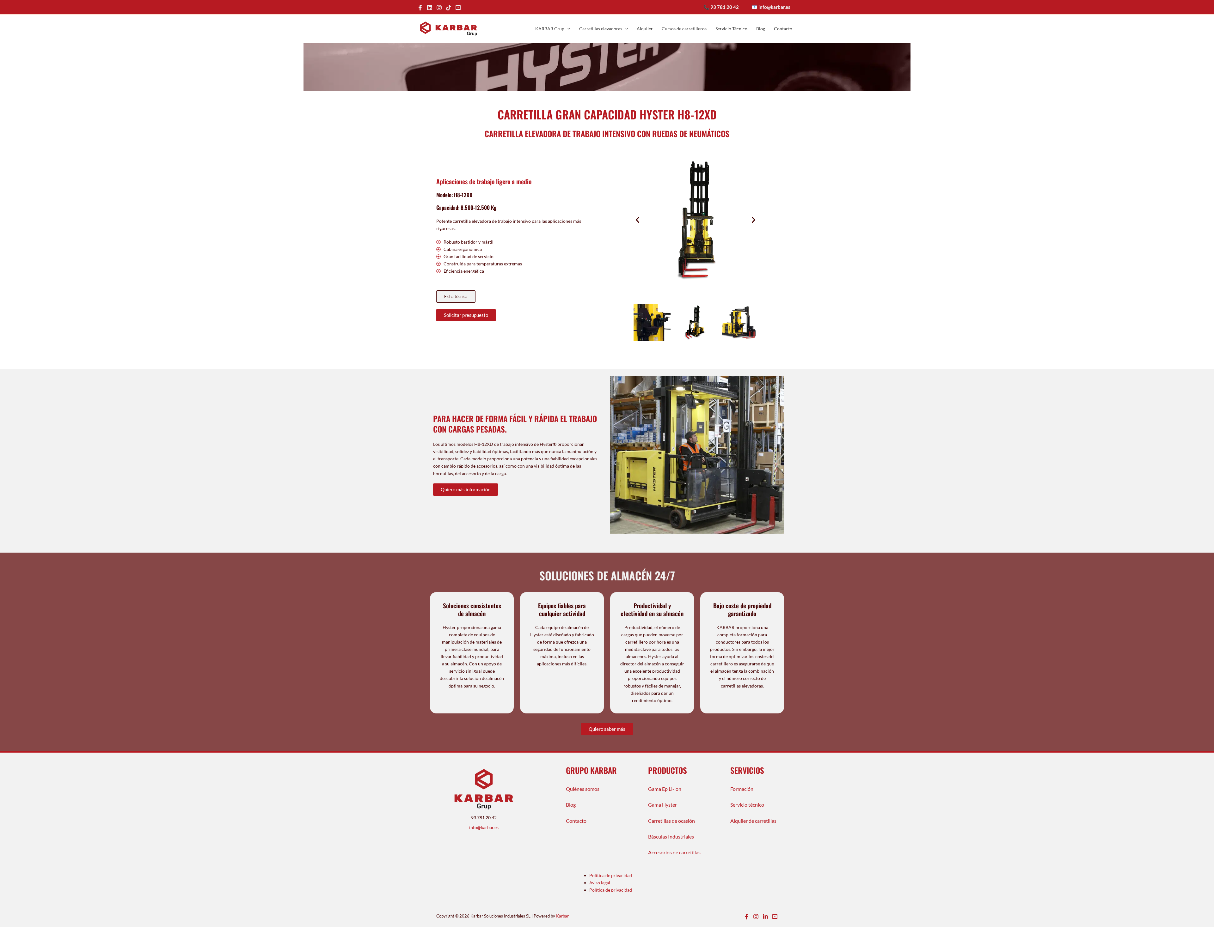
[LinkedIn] (429, 7)
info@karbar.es (484, 827)
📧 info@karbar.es (770, 7)
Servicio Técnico (731, 28)
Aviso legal (599, 882)
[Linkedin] (765, 916)
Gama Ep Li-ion (664, 789)
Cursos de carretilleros (684, 28)
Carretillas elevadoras (600, 28)
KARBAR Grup (549, 28)
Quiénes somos (582, 789)
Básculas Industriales (671, 836)
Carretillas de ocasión (671, 821)
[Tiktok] (448, 7)
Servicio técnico (747, 805)
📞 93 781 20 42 (721, 7)
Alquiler (645, 28)
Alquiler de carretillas (753, 821)
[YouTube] (458, 7)
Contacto (783, 28)
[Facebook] (420, 7)
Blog (760, 28)
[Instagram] (439, 7)
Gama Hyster (662, 805)
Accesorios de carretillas (674, 852)
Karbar (562, 915)
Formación (741, 789)
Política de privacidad (610, 875)
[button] (567, 28)
